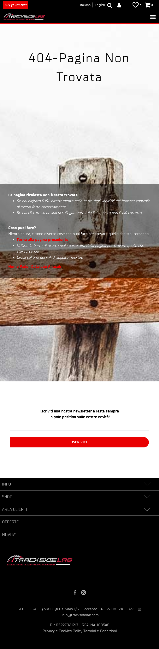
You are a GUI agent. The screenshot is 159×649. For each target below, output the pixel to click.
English (100, 5)
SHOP (7, 496)
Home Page (18, 266)
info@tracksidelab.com (80, 615)
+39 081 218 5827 (119, 609)
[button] (79, 442)
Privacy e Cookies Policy (62, 631)
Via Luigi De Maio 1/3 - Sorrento (70, 609)
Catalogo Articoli (46, 266)
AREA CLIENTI (14, 509)
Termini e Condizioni (100, 631)
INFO (6, 484)
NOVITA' (9, 534)
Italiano (85, 5)
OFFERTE (10, 521)
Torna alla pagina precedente (42, 239)
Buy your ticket (16, 5)
